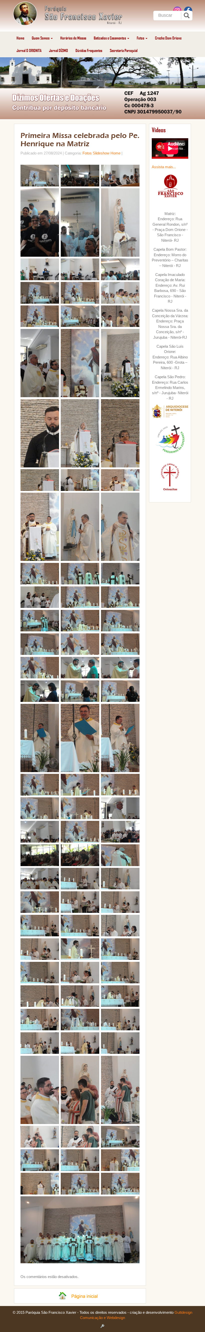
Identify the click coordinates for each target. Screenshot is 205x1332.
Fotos (141, 37)
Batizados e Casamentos (110, 37)
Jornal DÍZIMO (58, 50)
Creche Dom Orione (168, 37)
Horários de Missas (73, 37)
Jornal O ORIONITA (29, 50)
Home (20, 37)
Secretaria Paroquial (124, 50)
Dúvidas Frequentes (89, 50)
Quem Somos (41, 37)
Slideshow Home (106, 153)
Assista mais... (164, 167)
